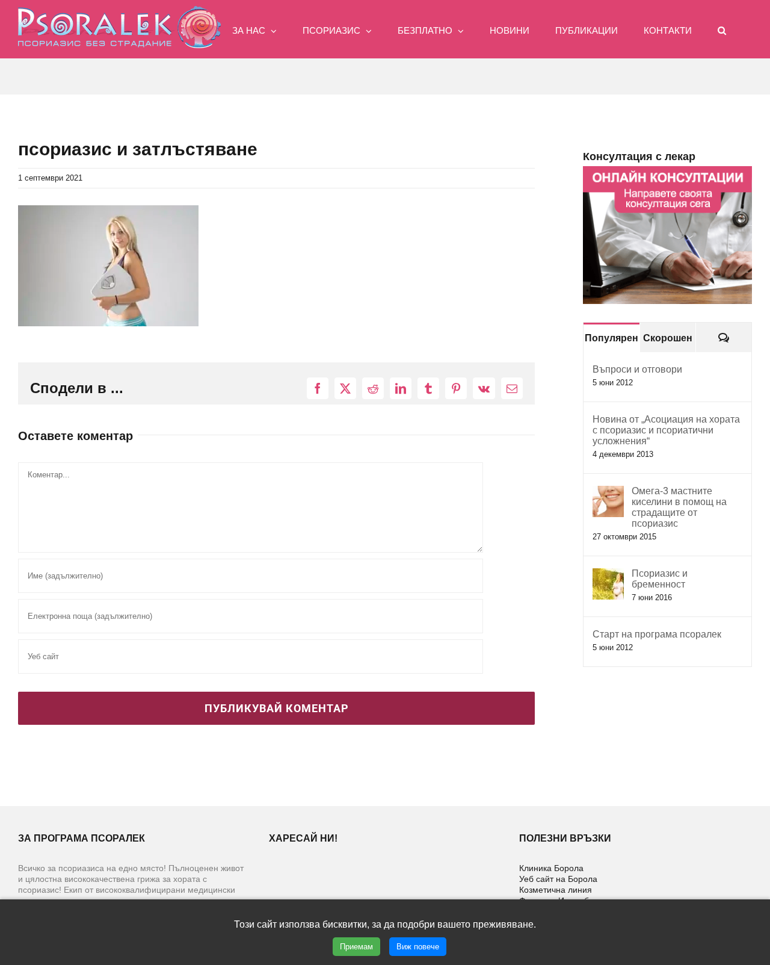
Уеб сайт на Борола (558, 879)
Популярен (611, 338)
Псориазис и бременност (660, 578)
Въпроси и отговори (637, 369)
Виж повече (417, 946)
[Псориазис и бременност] (608, 574)
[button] (722, 29)
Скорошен (667, 338)
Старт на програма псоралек (657, 634)
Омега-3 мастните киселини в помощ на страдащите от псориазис (679, 507)
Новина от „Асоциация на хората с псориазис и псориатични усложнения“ (666, 430)
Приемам (356, 946)
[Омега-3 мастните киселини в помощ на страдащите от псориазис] (608, 492)
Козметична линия (555, 890)
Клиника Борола (551, 868)
